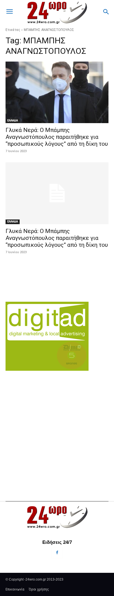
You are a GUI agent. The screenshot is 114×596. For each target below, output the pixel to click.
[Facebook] (56, 552)
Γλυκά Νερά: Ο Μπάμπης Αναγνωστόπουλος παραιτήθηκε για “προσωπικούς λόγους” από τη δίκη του (57, 137)
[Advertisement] (57, 425)
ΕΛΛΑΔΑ (12, 120)
